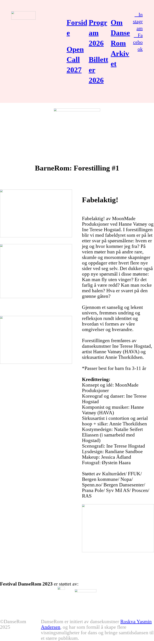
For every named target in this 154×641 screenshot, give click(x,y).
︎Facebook (138, 42)
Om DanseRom (120, 32)
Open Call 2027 (75, 59)
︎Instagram (138, 21)
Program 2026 (98, 32)
